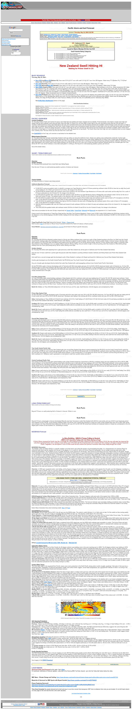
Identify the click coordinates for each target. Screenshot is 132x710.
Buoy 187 (38, 83)
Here (63, 669)
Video (99, 22)
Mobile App (18, 35)
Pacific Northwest (73, 34)
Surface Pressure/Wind (84, 173)
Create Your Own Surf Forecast (9, 38)
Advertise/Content (18, 704)
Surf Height (98, 173)
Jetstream (75, 173)
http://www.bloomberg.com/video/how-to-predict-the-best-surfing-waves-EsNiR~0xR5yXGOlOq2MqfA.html (63, 684)
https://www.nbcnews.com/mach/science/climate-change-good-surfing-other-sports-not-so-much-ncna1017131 (87, 677)
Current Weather (67, 36)
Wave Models (75, 36)
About (16, 703)
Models (48, 22)
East (68, 508)
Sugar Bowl (78, 210)
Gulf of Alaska (64, 34)
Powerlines (49, 664)
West (63, 508)
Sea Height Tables (6, 43)
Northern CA (47, 34)
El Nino (84, 22)
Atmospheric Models (52, 36)
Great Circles (94, 22)
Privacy (25, 703)
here (41, 224)
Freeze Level (70, 222)
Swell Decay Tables (6, 41)
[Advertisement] (79, 5)
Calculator (99, 707)
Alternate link (73, 542)
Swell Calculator (5, 40)
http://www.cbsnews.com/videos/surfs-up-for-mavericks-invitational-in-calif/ (54, 686)
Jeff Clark (83, 664)
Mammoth (92, 210)
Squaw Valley (70, 210)
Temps (64, 222)
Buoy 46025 (39, 87)
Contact (12, 703)
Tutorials (89, 22)
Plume (43, 629)
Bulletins (44, 22)
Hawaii (59, 34)
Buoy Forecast (38, 22)
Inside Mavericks (114, 664)
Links (23, 704)
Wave (52, 22)
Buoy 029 (38, 94)
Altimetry (63, 22)
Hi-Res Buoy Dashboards (45, 100)
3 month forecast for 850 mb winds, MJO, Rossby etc (52, 542)
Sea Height (93, 173)
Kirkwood (84, 210)
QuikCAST (79, 22)
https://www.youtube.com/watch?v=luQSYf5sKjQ (82, 680)
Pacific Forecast (72, 22)
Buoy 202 (50, 85)
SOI (50, 638)
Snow (67, 22)
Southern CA (54, 34)
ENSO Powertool (48, 660)
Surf (60, 22)
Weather (56, 22)
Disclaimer (21, 703)
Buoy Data (60, 36)
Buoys (32, 22)
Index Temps (48, 582)
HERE (83, 20)
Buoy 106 (38, 85)
